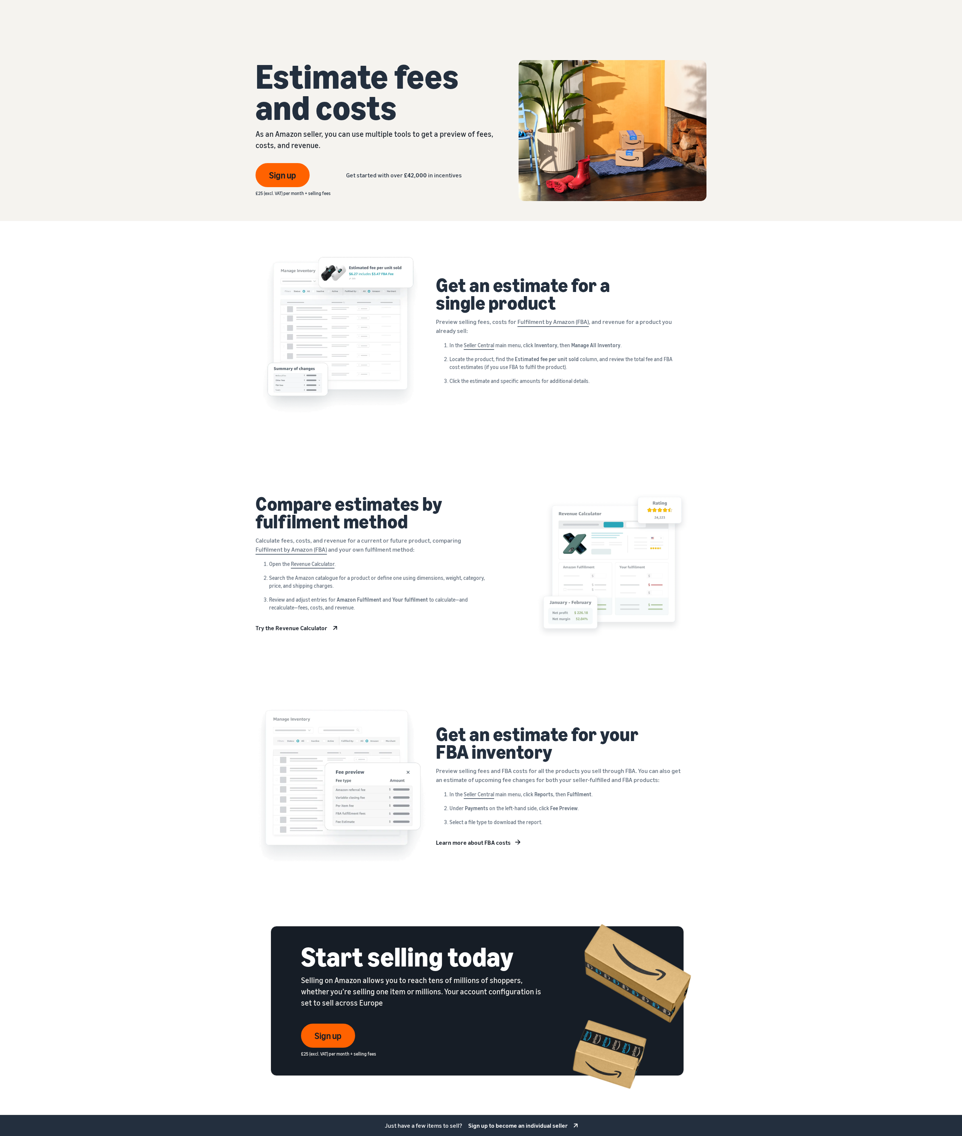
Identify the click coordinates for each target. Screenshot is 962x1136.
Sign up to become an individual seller (518, 1125)
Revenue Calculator (312, 564)
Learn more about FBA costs (473, 842)
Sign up (282, 175)
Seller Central (479, 345)
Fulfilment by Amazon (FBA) (553, 321)
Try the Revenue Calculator (291, 628)
